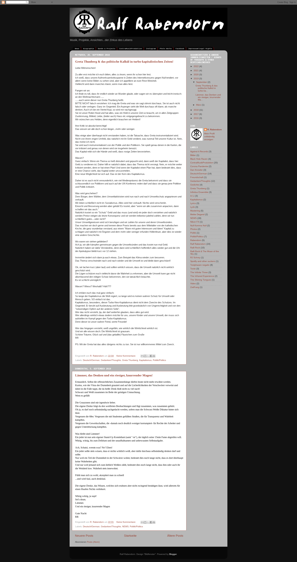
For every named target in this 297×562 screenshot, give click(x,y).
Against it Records (199, 151)
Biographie (88, 49)
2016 (196, 118)
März (199, 105)
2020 (196, 74)
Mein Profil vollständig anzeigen (209, 136)
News (77, 49)
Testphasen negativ (199, 265)
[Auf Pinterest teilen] (153, 356)
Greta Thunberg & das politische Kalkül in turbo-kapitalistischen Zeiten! (124, 61)
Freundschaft (196, 177)
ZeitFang (194, 287)
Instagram (151, 49)
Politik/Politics (159, 360)
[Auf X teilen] (148, 356)
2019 (196, 78)
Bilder (193, 155)
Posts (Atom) (93, 542)
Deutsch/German (91, 360)
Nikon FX (194, 222)
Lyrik (192, 207)
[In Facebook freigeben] (151, 356)
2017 (196, 114)
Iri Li (192, 196)
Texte (193, 269)
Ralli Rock (195, 248)
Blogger (173, 554)
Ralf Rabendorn (198, 244)
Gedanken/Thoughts (111, 360)
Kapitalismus (145, 360)
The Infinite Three (199, 272)
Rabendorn (195, 240)
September (202, 82)
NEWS (125, 526)
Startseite (130, 535)
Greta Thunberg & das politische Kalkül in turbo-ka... (206, 88)
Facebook (180, 49)
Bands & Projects (106, 49)
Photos (193, 229)
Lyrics (193, 203)
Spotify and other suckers (202, 261)
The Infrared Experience (202, 276)
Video (193, 283)
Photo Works (166, 49)
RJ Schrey (195, 257)
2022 (196, 66)
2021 (196, 70)
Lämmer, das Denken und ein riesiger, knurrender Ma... (208, 97)
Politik (193, 233)
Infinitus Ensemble (199, 192)
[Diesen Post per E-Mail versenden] (142, 356)
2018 (196, 110)
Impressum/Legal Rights (200, 49)
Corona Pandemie (199, 166)
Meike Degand (197, 214)
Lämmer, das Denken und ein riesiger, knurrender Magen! (114, 375)
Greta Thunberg (130, 360)
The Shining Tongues (200, 280)
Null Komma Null (198, 225)
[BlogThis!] (145, 356)
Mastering (195, 211)
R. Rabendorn (214, 129)
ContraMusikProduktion (130, 49)
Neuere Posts (84, 535)
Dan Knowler (196, 170)
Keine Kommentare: (126, 356)
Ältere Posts (175, 535)
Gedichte (194, 185)
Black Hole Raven (199, 159)
